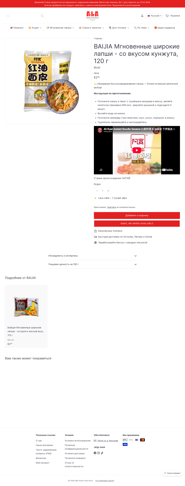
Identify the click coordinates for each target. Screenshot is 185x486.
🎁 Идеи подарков (164, 27)
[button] (137, 223)
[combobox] (25, 16)
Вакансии (41, 458)
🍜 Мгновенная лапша (59, 27)
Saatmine (111, 207)
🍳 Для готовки (118, 27)
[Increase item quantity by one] (108, 190)
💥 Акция (33, 27)
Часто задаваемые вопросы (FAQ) (46, 452)
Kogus (97, 184)
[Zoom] (48, 81)
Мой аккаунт (42, 463)
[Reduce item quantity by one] (97, 190)
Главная (98, 38)
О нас (39, 440)
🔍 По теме (140, 27)
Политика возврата (75, 458)
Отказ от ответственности (74, 465)
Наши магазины (44, 445)
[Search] (42, 16)
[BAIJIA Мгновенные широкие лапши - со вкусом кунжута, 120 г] (18, 392)
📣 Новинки (16, 27)
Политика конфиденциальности (76, 447)
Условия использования (78, 440)
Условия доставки (74, 453)
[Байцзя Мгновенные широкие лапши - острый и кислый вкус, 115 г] (26, 316)
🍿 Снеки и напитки (90, 27)
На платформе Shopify (104, 481)
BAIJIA (31, 278)
